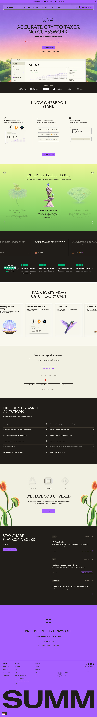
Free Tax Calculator (20, 678)
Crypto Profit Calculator (21, 675)
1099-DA (17, 684)
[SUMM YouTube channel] (88, 664)
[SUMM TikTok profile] (93, 664)
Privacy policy (89, 666)
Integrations (27, 7)
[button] (59, 7)
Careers (37, 669)
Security (87, 671)
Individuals (5, 669)
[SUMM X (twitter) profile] (86, 664)
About (37, 666)
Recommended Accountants (22, 681)
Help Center (18, 672)
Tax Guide (17, 666)
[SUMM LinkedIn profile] (91, 664)
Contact (37, 672)
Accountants (36, 7)
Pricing (51, 7)
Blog (16, 669)
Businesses (44, 7)
